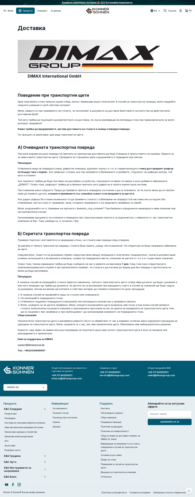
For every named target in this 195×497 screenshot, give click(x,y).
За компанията (60, 408)
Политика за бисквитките (114, 492)
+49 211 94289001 (62, 375)
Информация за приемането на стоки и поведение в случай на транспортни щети (120, 447)
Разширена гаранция (111, 422)
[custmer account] (180, 10)
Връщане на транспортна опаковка (118, 472)
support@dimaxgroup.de (31, 344)
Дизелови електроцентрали (19, 436)
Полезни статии (61, 413)
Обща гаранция (108, 417)
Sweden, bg (13, 387)
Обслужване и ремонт (112, 413)
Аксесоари (10, 445)
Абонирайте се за (169, 422)
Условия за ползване (140, 492)
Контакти (105, 408)
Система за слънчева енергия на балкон (25, 423)
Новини (56, 422)
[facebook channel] (13, 484)
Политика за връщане (111, 426)
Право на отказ (108, 459)
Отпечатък (106, 477)
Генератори (11, 413)
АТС (7, 441)
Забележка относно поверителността (172, 492)
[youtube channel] (6, 484)
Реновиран (10, 418)
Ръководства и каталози (65, 417)
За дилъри (56, 11)
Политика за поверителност (115, 431)
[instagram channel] (19, 484)
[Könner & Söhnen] (97, 10)
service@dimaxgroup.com (114, 375)
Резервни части (12, 450)
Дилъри (56, 426)
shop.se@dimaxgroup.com (67, 378)
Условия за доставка (111, 455)
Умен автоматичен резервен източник (24, 427)
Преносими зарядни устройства (21, 432)
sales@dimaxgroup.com (161, 375)
